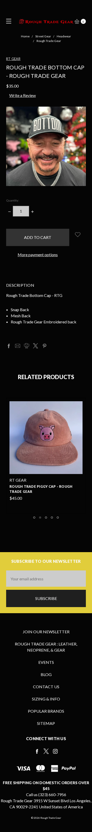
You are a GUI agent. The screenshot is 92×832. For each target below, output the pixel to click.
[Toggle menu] (7, 21)
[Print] (26, 345)
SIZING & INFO (46, 698)
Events (46, 662)
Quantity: (12, 200)
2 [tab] (40, 518)
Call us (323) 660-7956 (46, 794)
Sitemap (46, 723)
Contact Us (46, 686)
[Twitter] (35, 345)
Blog (46, 674)
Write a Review (22, 95)
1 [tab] (34, 518)
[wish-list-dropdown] (77, 234)
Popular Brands (46, 711)
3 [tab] (46, 518)
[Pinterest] (44, 345)
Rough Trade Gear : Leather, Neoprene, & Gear (46, 646)
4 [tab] (52, 518)
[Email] (17, 345)
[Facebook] (8, 345)
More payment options (38, 254)
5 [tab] (58, 518)
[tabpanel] (46, 456)
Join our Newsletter (46, 631)
